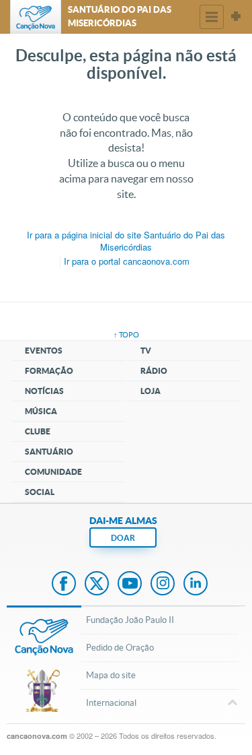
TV (145, 350)
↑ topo (126, 335)
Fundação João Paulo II (130, 620)
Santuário (49, 451)
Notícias (44, 391)
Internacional (111, 703)
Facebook (64, 584)
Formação (49, 370)
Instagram (162, 584)
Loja (150, 391)
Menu (212, 17)
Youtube (129, 584)
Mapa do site (111, 675)
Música (41, 411)
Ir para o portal (127, 261)
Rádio (153, 370)
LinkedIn (195, 584)
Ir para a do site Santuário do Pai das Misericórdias (126, 241)
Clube (37, 431)
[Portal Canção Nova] (35, 17)
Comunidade (53, 471)
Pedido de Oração (120, 648)
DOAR (123, 537)
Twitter (97, 584)
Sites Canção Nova (236, 17)
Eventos (43, 350)
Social (39, 492)
